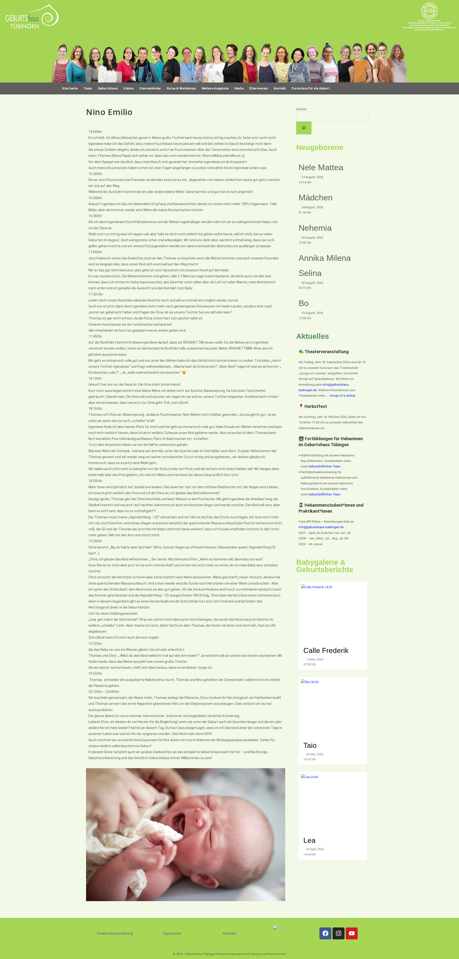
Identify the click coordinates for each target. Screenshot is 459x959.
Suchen (301, 109)
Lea (309, 840)
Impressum (172, 933)
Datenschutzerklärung (115, 933)
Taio (310, 745)
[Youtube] (352, 933)
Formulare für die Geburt (311, 88)
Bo (304, 303)
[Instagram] (338, 933)
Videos (128, 88)
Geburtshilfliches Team (324, 466)
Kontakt (229, 933)
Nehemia (315, 227)
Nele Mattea (321, 167)
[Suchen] (303, 127)
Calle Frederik (326, 650)
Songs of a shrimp (342, 395)
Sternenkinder (150, 88)
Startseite (70, 88)
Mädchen (316, 197)
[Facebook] (325, 933)
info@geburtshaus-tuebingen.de (321, 527)
